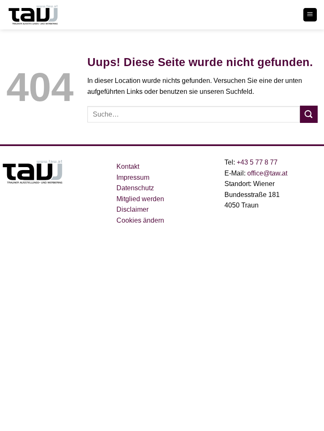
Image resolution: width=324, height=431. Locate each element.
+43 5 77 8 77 (256, 162)
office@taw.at (267, 173)
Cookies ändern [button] (140, 220)
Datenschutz (135, 188)
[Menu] (310, 15)
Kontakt (127, 166)
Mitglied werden (140, 198)
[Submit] (309, 114)
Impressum (132, 177)
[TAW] (48, 14)
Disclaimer (132, 209)
